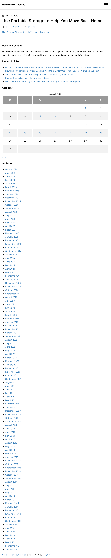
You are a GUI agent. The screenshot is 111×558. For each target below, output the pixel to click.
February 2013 (12, 546)
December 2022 (13, 325)
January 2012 (11, 549)
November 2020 (13, 414)
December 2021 (12, 368)
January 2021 (11, 407)
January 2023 (11, 322)
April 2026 (10, 183)
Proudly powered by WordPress (14, 555)
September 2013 (13, 521)
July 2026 (10, 173)
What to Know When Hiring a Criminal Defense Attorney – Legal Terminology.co (42, 81)
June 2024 (10, 261)
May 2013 (10, 535)
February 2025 (12, 233)
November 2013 (13, 514)
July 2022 (10, 343)
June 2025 (10, 219)
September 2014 (13, 478)
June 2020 (10, 432)
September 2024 (13, 251)
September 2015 (13, 467)
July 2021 (9, 386)
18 (25, 132)
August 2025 (11, 212)
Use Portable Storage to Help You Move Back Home (26, 32)
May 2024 (10, 265)
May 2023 (10, 308)
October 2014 (11, 474)
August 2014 (11, 482)
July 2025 (10, 215)
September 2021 (13, 379)
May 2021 (10, 393)
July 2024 (10, 258)
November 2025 (13, 201)
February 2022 (12, 361)
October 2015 (11, 464)
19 (40, 132)
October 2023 (12, 290)
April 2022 (10, 354)
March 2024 (11, 272)
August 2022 (11, 340)
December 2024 (13, 240)
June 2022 (10, 347)
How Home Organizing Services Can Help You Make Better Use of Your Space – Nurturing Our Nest (52, 71)
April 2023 (10, 311)
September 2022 (13, 336)
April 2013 (10, 538)
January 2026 (11, 194)
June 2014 (10, 489)
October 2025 (12, 205)
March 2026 (11, 187)
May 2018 (10, 446)
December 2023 (13, 283)
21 (70, 132)
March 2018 (11, 453)
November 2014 (13, 471)
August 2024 (11, 254)
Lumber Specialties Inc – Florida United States (27, 78)
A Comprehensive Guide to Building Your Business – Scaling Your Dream (39, 74)
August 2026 (11, 169)
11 (25, 124)
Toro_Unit (46, 555)
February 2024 (12, 276)
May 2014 (10, 492)
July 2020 (10, 428)
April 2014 (10, 496)
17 (10, 132)
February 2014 (12, 503)
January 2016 (11, 457)
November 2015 (13, 460)
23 (101, 132)
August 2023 (11, 297)
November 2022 (13, 329)
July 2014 (10, 485)
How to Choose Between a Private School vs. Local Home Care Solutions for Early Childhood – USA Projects (56, 67)
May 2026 (10, 180)
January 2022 (11, 364)
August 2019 (11, 443)
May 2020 (10, 435)
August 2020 (11, 425)
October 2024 (12, 247)
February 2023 (12, 318)
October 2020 (12, 418)
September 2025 (13, 208)
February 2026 (12, 190)
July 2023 (10, 301)
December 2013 (13, 510)
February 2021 (12, 403)
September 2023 (13, 293)
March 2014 (11, 499)
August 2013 (11, 524)
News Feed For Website (13, 4)
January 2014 (11, 507)
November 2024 (13, 244)
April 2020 (10, 439)
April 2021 (10, 396)
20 (55, 132)
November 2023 (13, 286)
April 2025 (10, 226)
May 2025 (10, 222)
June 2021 (10, 389)
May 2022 (10, 350)
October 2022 (11, 332)
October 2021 (11, 375)
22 (85, 132)
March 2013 (11, 542)
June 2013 (10, 531)
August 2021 (11, 382)
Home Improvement (34, 27)
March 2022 (11, 357)
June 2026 (10, 176)
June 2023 (10, 304)
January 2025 (11, 237)
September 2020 (13, 421)
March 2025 (11, 229)
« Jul (4, 157)
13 (55, 124)
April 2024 (10, 268)
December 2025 (13, 197)
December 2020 (13, 411)
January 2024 (11, 279)
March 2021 (10, 400)
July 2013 (10, 528)
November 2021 (13, 372)
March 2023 (11, 315)
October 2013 (11, 517)
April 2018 (10, 450)
